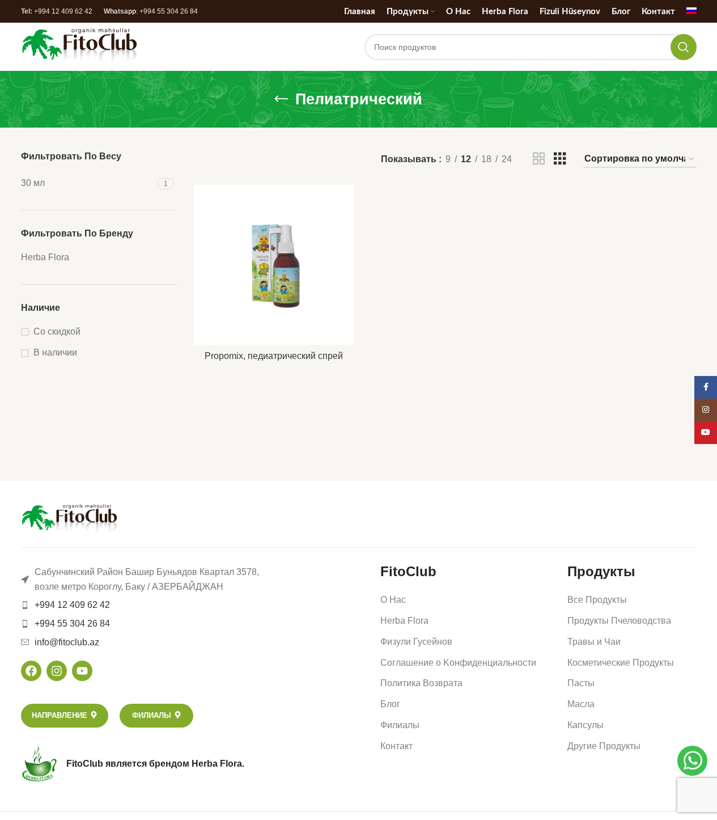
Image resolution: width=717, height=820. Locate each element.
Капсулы (585, 725)
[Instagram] (56, 671)
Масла (581, 704)
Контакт (396, 746)
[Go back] (281, 99)
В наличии (55, 352)
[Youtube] (82, 671)
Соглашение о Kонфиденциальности (458, 662)
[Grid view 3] (560, 159)
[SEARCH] (684, 47)
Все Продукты (597, 600)
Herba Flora (404, 620)
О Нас (393, 600)
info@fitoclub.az (67, 642)
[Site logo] (79, 46)
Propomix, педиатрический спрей (274, 356)
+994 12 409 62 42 (63, 11)
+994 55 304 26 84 (168, 11)
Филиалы (399, 725)
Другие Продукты (603, 746)
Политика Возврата (421, 683)
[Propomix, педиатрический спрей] (274, 265)
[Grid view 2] (539, 159)
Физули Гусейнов (416, 641)
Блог (390, 704)
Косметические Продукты (620, 662)
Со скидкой (56, 331)
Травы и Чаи (594, 641)
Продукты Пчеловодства (619, 620)
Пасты (581, 683)
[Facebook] (31, 671)
